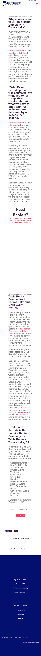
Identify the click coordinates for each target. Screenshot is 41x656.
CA (13, 509)
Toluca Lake (25, 511)
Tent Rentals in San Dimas (20, 538)
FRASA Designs (34, 642)
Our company (21, 412)
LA (17, 509)
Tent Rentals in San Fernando (20, 549)
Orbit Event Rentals (17, 50)
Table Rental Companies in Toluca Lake (19, 331)
